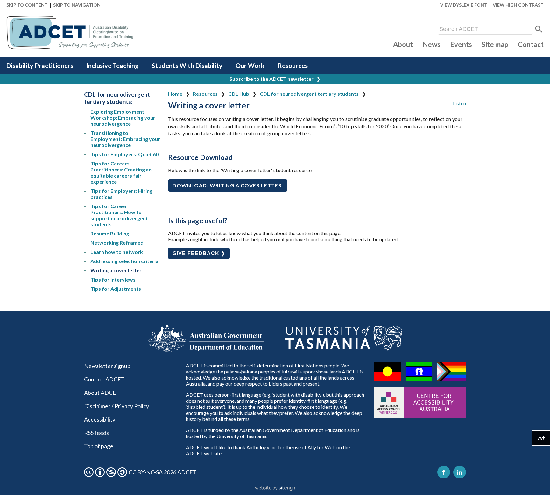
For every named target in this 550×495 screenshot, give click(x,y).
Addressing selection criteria (124, 261)
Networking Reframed (117, 243)
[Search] (539, 29)
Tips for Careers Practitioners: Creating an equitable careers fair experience (121, 172)
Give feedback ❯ (199, 253)
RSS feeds (96, 432)
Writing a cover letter (116, 270)
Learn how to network (116, 252)
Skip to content (27, 5)
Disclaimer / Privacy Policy (116, 405)
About (403, 44)
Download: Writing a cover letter (228, 185)
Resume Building (109, 233)
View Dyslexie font (463, 5)
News (431, 44)
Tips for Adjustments (115, 289)
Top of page (98, 446)
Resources (293, 65)
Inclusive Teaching (112, 65)
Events (461, 44)
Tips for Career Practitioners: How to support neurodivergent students (119, 215)
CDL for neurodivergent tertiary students (309, 94)
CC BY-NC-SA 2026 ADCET (163, 472)
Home (175, 94)
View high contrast (518, 5)
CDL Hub (238, 94)
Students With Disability (187, 65)
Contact (531, 44)
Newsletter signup (107, 365)
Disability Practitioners (39, 65)
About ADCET (102, 392)
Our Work (250, 65)
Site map (495, 44)
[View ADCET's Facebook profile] (443, 472)
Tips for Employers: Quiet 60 (124, 154)
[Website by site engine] (275, 488)
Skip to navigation (77, 5)
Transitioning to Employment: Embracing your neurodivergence (125, 139)
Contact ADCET (104, 379)
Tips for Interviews (113, 279)
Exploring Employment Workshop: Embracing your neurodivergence (122, 117)
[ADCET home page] (70, 33)
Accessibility (99, 419)
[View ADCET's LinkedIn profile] (459, 472)
